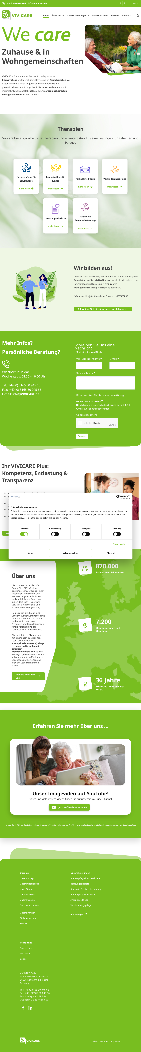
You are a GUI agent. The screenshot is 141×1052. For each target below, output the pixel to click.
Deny (30, 553)
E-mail (113, 358)
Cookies (94, 1041)
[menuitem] (26, 189)
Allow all (111, 553)
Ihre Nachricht (84, 373)
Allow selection (70, 553)
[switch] (55, 534)
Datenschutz (104, 1041)
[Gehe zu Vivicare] (17, 15)
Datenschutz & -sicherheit (88, 401)
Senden (82, 436)
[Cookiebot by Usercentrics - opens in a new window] (118, 497)
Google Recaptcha (86, 414)
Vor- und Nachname (88, 358)
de (134, 3)
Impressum (115, 1041)
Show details (119, 544)
